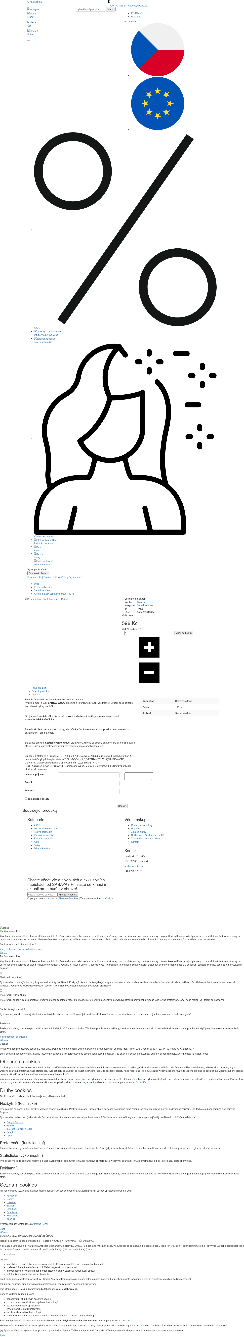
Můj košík (130, 21)
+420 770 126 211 (118, 5)
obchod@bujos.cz (137, 5)
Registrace (136, 16)
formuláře (141, 1082)
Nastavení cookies (68, 898)
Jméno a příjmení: (35, 774)
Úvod (37, 583)
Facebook (12, 1195)
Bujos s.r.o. (143, 602)
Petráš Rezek (41, 1223)
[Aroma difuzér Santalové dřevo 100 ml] (46, 598)
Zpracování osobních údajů (145, 838)
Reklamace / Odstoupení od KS (147, 835)
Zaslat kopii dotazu (38, 798)
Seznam (11, 1205)
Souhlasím (21, 1036)
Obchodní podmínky (141, 825)
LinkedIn (11, 1202)
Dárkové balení (42, 848)
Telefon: (29, 790)
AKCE (37, 825)
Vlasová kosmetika (44, 835)
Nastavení (36, 949)
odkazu (126, 1320)
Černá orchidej (35, 577)
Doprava (36, 694)
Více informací (7, 1036)
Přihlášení (136, 13)
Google (10, 1199)
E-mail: (29, 782)
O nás (30, 1)
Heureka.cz (13, 1215)
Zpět (2, 1228)
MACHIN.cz (108, 898)
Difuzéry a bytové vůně (46, 828)
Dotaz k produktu (40, 691)
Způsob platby (138, 831)
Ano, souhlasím (8, 949)
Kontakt (38, 1)
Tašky (37, 845)
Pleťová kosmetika (43, 838)
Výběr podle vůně (43, 587)
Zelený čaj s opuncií (71, 577)
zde (83, 1082)
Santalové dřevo (52, 577)
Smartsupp (12, 1212)
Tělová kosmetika (43, 831)
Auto (36, 841)
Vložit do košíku (184, 632)
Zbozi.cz (11, 1218)
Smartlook (12, 1208)
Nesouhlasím (24, 949)
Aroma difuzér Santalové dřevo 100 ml (54, 593)
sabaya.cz (51, 898)
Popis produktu (39, 687)
